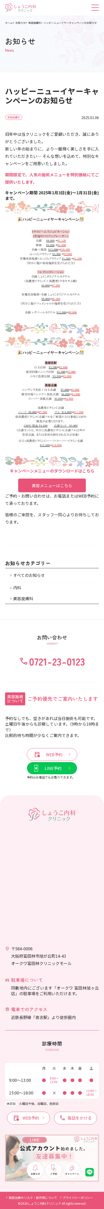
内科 (17, 587)
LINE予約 (53, 768)
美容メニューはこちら (52, 485)
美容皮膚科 (13, 117)
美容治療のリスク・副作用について (33, 1197)
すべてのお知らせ (29, 575)
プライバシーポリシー (78, 1197)
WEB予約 (48, 754)
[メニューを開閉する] (95, 8)
